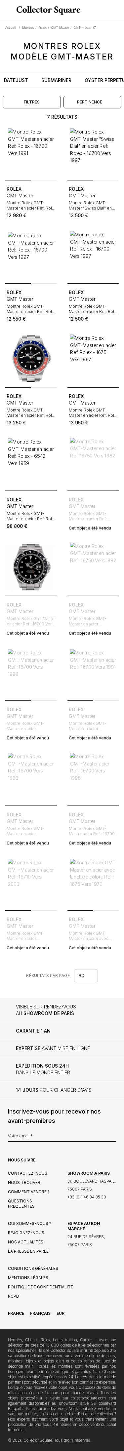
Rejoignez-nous (26, 1232)
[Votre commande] (106, 10)
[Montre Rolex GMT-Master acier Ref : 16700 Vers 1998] (93, 777)
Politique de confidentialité (40, 1286)
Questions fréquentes (21, 1203)
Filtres (32, 101)
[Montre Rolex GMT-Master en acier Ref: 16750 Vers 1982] (93, 462)
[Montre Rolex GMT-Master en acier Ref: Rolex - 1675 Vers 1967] (93, 358)
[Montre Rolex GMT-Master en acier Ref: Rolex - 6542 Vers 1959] (31, 462)
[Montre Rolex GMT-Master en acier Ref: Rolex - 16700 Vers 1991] (31, 151)
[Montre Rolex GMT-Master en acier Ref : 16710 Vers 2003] (31, 882)
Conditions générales (33, 1268)
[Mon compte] (116, 10)
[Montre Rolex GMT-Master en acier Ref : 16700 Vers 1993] (31, 777)
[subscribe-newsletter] (112, 1137)
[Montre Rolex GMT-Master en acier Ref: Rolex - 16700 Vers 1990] (31, 358)
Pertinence (89, 101)
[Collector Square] (47, 10)
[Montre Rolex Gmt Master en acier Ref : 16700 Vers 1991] (31, 567)
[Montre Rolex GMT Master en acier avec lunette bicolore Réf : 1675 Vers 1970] (93, 882)
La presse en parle (28, 1251)
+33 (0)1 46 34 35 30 (86, 1197)
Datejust (16, 80)
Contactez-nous (27, 1173)
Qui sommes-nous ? (29, 1223)
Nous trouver (24, 1182)
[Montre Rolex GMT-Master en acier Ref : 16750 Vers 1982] (93, 567)
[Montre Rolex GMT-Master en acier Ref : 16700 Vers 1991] (93, 672)
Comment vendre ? (29, 1191)
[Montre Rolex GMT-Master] (93, 151)
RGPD (13, 1296)
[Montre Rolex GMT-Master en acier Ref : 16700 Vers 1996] (31, 672)
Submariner (56, 80)
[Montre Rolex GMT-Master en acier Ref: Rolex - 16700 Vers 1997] (31, 255)
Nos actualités (25, 1241)
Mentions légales (28, 1277)
